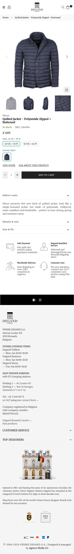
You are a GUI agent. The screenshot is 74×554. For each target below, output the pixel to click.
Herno (6, 115)
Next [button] (67, 56)
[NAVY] (7, 157)
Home (6, 17)
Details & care (11, 221)
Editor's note (10, 195)
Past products (10, 423)
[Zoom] (67, 90)
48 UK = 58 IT (11, 144)
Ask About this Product (34, 165)
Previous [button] (6, 56)
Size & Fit (8, 229)
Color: (9, 150)
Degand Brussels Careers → (17, 420)
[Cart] (67, 7)
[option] (37, 60)
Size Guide (9, 165)
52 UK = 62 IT (30, 144)
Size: (12, 139)
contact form (29, 400)
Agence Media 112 (38, 548)
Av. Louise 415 (23, 383)
